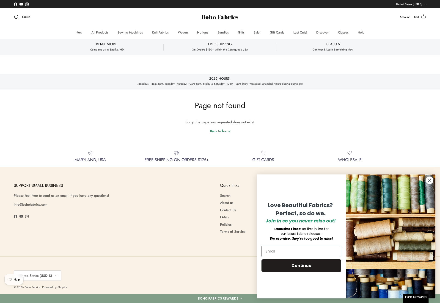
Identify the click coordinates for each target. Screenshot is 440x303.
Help (361, 32)
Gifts (241, 32)
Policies (225, 224)
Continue (301, 265)
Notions (202, 32)
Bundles (223, 32)
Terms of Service (232, 231)
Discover (322, 32)
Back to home (220, 131)
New (79, 32)
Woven (183, 32)
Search (225, 195)
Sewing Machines (130, 32)
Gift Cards (277, 32)
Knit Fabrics (160, 32)
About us (226, 202)
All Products (99, 32)
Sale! (257, 32)
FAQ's (224, 217)
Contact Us (228, 210)
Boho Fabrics (32, 287)
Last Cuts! (300, 32)
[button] (220, 298)
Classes (343, 32)
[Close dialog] (430, 180)
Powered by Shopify (54, 287)
